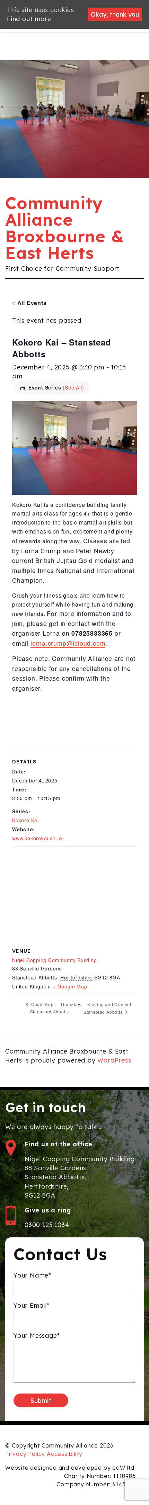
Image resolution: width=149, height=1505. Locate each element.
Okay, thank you (115, 14)
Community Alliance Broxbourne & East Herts (64, 227)
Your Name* (32, 1275)
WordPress (114, 1060)
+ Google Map (70, 986)
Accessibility (64, 1453)
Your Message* (37, 1335)
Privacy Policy (25, 1453)
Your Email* (32, 1305)
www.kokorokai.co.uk (37, 838)
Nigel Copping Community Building (54, 960)
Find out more (29, 19)
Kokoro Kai (25, 820)
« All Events (29, 303)
